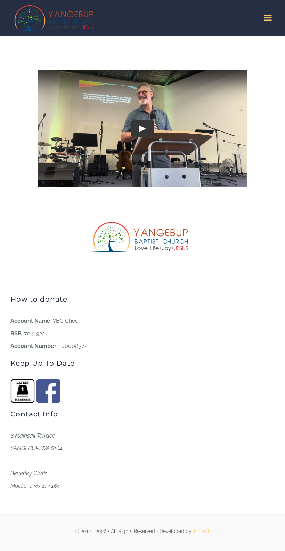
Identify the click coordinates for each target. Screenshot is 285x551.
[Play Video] (142, 128)
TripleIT (201, 531)
